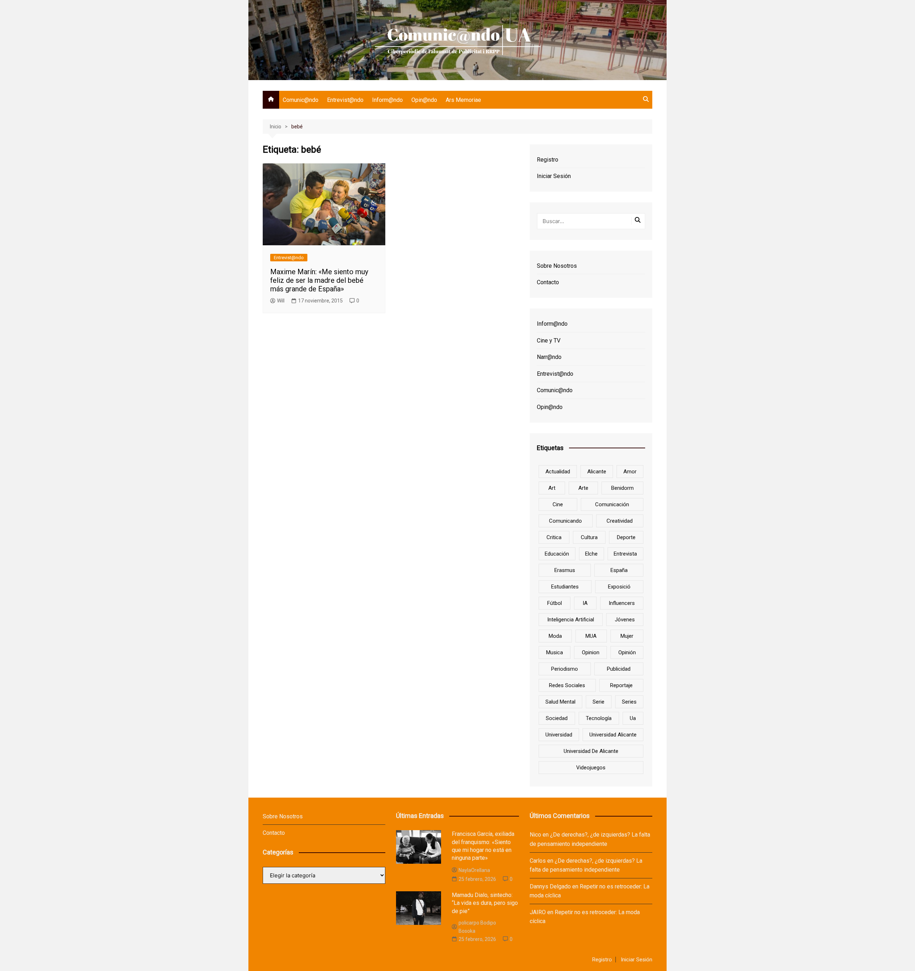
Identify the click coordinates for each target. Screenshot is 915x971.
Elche (591, 554)
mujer (626, 636)
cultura (589, 537)
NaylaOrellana (474, 870)
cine (558, 504)
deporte (626, 537)
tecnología (599, 718)
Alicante (596, 471)
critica (554, 537)
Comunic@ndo (300, 100)
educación (557, 554)
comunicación (612, 504)
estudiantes (565, 586)
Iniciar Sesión (554, 176)
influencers (622, 603)
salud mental (560, 702)
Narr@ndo (549, 357)
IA (585, 603)
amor (630, 471)
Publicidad (618, 669)
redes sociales (567, 685)
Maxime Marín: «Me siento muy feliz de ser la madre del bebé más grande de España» (319, 280)
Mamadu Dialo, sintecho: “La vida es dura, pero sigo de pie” (485, 903)
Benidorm (622, 488)
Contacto (548, 282)
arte (583, 488)
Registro (547, 159)
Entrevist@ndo (345, 100)
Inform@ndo (387, 100)
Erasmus (564, 570)
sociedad (557, 718)
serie (598, 702)
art (551, 488)
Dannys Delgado (550, 886)
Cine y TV (548, 340)
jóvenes (625, 619)
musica (554, 652)
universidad (558, 734)
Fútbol (554, 603)
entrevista (625, 554)
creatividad (620, 521)
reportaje (621, 685)
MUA (591, 636)
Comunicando (565, 521)
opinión (627, 652)
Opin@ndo (424, 100)
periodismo (564, 669)
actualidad (557, 471)
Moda (555, 636)
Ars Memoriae (463, 100)
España (619, 570)
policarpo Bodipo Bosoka (477, 926)
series (629, 702)
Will (281, 301)
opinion (590, 652)
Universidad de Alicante (591, 751)
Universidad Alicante (613, 734)
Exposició (619, 586)
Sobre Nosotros (557, 265)
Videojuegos (590, 767)
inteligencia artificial (570, 619)
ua (633, 718)
